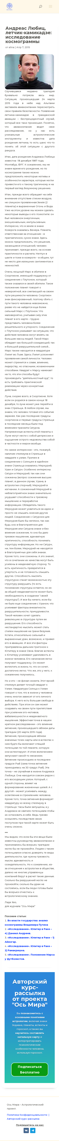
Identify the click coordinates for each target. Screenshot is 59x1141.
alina (11, 47)
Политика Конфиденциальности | (28, 1114)
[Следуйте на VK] (26, 1130)
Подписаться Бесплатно (30, 1069)
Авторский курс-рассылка (23, 1118)
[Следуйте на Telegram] (32, 1130)
